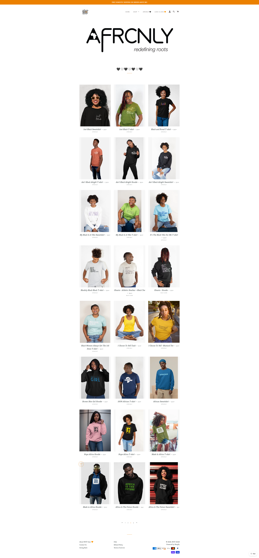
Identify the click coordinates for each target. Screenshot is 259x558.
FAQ (115, 542)
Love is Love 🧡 (160, 12)
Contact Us (83, 545)
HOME (127, 12)
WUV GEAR (176, 542)
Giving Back (83, 548)
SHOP (135, 12)
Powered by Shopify (173, 544)
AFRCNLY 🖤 (147, 12)
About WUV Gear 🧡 (86, 542)
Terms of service (119, 548)
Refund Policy (118, 545)
